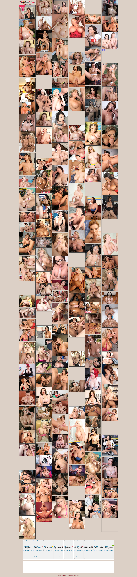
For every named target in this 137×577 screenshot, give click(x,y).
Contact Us (77, 575)
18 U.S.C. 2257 (69, 575)
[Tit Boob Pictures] (27, 2)
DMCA (73, 575)
